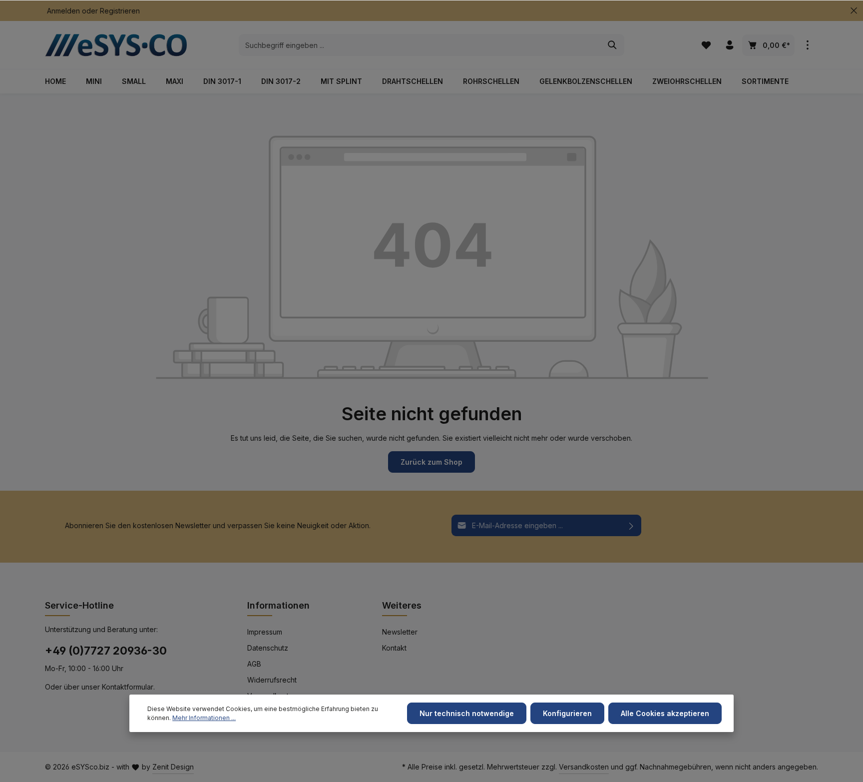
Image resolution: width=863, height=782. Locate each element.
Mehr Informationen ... (204, 718)
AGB (254, 664)
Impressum (264, 632)
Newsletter (400, 632)
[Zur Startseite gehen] (120, 45)
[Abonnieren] (631, 525)
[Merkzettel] (706, 45)
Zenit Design (173, 767)
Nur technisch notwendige (467, 713)
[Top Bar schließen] (854, 10)
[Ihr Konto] (729, 45)
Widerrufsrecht (272, 680)
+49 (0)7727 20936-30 (106, 650)
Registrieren (120, 10)
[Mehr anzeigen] (807, 45)
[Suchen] (612, 45)
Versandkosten (584, 767)
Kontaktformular (127, 687)
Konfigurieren (567, 713)
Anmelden (63, 10)
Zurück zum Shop (431, 462)
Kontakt (394, 648)
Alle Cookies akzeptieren (665, 713)
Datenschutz (267, 648)
